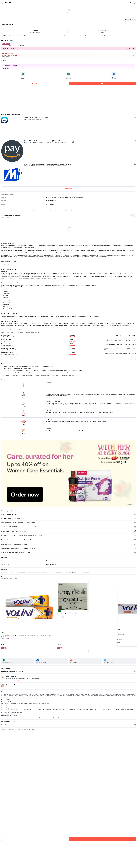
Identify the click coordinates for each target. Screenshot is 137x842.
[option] (6, 210)
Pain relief (6, 264)
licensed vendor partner (8, 709)
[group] (68, 10)
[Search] (130, 2)
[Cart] (134, 2)
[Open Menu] (2, 2)
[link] (8, 3)
